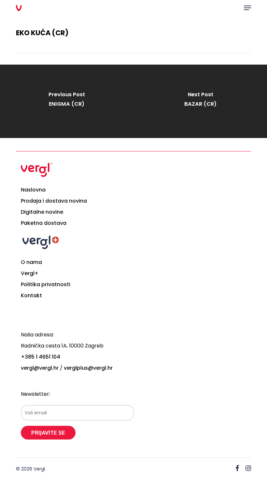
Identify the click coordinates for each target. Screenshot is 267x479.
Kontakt (31, 295)
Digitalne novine (42, 212)
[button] (247, 8)
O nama (31, 262)
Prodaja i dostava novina (54, 201)
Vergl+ (29, 273)
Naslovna (33, 189)
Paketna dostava (43, 223)
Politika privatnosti (45, 284)
